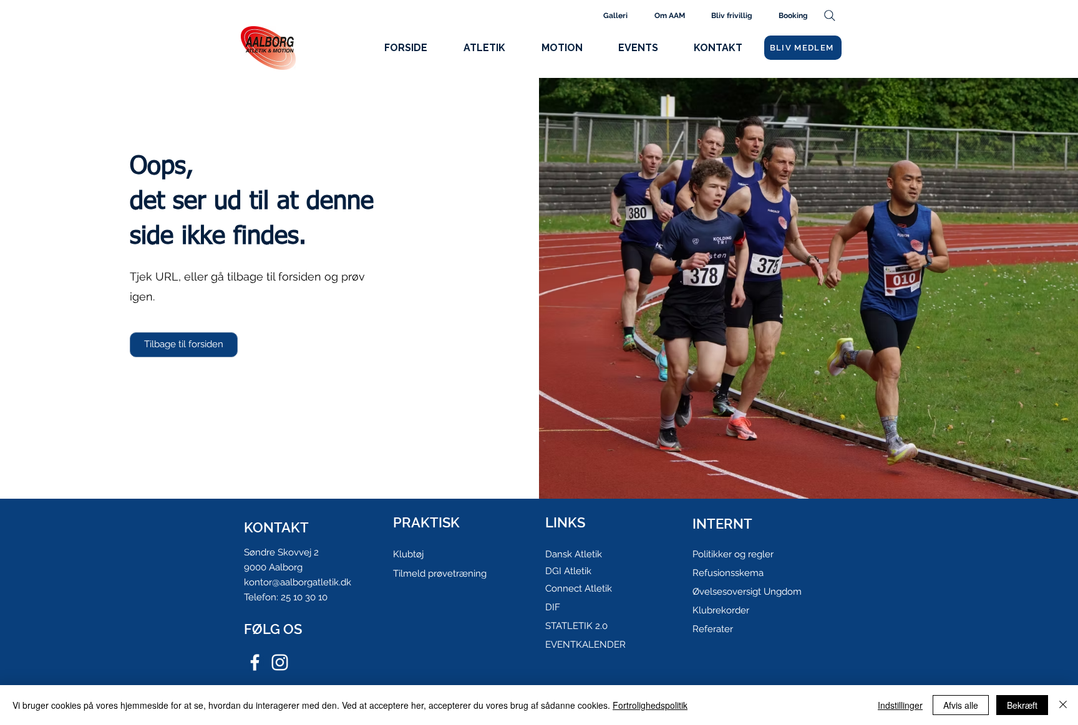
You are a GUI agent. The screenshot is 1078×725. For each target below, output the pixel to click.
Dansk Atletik (573, 554)
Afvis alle (960, 705)
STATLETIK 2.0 (576, 625)
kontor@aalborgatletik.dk (297, 582)
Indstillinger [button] (900, 705)
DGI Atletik (568, 571)
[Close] (1063, 705)
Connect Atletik (578, 588)
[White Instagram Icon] (280, 662)
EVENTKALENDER (585, 644)
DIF (552, 607)
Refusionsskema (728, 573)
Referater (712, 629)
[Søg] (829, 15)
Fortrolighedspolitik (650, 705)
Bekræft (1022, 705)
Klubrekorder (720, 610)
